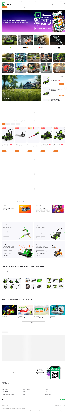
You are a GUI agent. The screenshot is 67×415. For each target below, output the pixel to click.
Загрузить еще (33, 322)
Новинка (13, 124)
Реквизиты (46, 391)
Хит (3, 124)
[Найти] (46, 4)
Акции (24, 392)
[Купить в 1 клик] (12, 131)
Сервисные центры (48, 394)
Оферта (64, 405)
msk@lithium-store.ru (5, 392)
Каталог (24, 391)
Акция (18, 124)
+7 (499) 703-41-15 (56, 1)
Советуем (7, 124)
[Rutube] (2, 399)
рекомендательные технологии (20, 408)
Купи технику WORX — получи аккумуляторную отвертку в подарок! (9, 208)
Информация (47, 389)
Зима (37, 244)
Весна (5, 226)
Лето (37, 226)
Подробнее (61, 84)
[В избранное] (12, 127)
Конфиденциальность (58, 405)
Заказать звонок (62, 1)
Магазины (46, 392)
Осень (5, 244)
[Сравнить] (12, 129)
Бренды (24, 394)
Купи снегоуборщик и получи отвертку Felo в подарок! (42, 207)
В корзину (4, 151)
